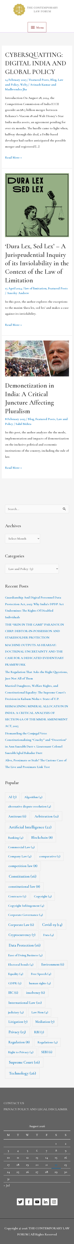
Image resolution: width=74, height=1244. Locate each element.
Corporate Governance (25, 915)
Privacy (17, 1032)
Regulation (19, 1042)
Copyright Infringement (26, 906)
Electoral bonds (20, 964)
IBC (13, 993)
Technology (22, 1073)
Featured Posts (39, 80)
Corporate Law (21, 925)
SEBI (46, 1052)
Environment (52, 964)
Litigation (17, 1022)
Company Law (19, 856)
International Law (25, 1002)
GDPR (14, 983)
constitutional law (24, 886)
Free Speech (41, 974)
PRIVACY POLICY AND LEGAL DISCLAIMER (35, 1109)
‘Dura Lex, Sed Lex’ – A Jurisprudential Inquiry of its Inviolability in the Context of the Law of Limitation (37, 263)
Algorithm (33, 797)
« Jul (7, 1185)
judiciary (16, 1012)
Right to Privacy (20, 1052)
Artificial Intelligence (30, 827)
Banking (15, 838)
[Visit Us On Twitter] (20, 1201)
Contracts (17, 896)
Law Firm (39, 1012)
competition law (22, 866)
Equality (15, 974)
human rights (40, 983)
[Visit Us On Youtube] (37, 1201)
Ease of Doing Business (25, 955)
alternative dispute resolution (29, 806)
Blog (53, 80)
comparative (49, 856)
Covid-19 (52, 924)
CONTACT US (14, 1103)
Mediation (44, 1022)
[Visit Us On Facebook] (28, 1201)
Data (48, 935)
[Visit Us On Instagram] (54, 1201)
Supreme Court (24, 1062)
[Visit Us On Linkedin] (45, 1201)
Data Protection (24, 945)
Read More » (13, 157)
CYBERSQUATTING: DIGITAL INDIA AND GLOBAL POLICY (35, 63)
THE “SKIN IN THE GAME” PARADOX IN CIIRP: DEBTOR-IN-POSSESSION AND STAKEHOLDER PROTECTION (34, 631)
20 (37, 1165)
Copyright (43, 896)
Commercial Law (21, 847)
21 (46, 1165)
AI (12, 797)
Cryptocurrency (21, 935)
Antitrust (17, 816)
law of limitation (35, 288)
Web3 (23, 85)
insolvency (35, 993)
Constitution (22, 876)
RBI (39, 1032)
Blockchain (42, 837)
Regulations (48, 1042)
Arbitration (46, 816)
